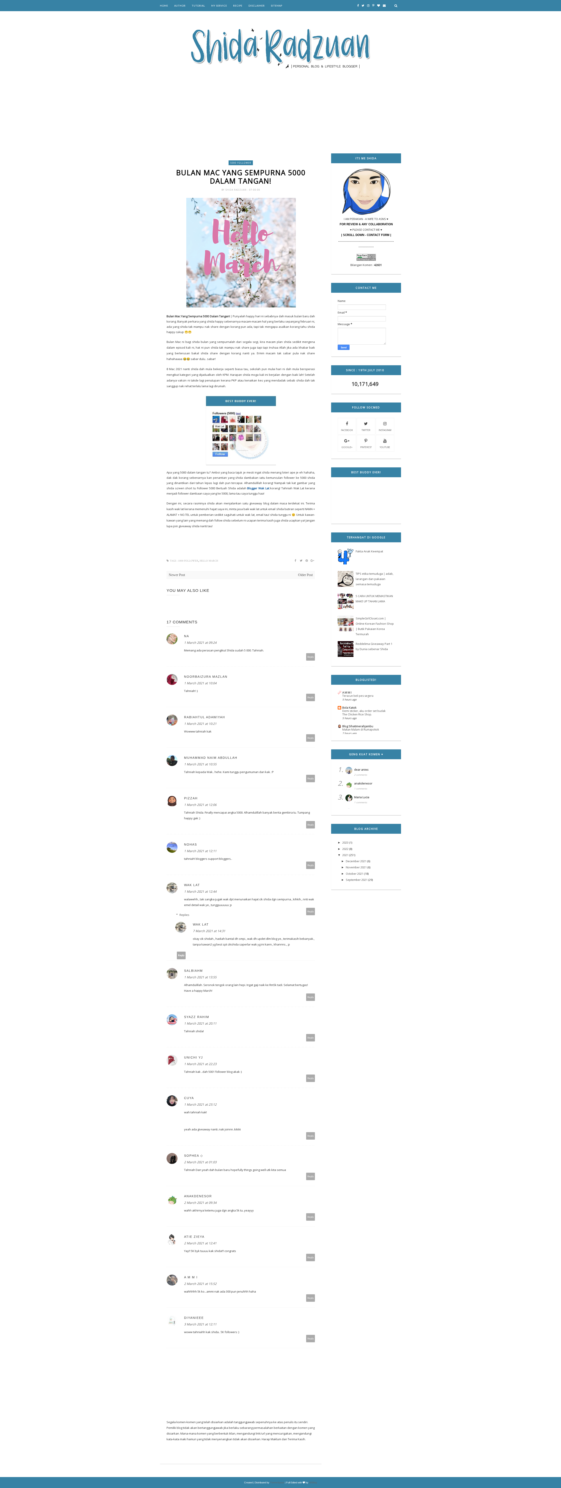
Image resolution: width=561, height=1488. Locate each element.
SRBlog (313, 1482)
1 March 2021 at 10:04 (200, 683)
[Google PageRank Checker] (366, 260)
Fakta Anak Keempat (369, 551)
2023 (345, 842)
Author (180, 5)
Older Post (305, 575)
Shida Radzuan (236, 189)
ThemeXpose (277, 1482)
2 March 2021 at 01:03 (200, 1162)
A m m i (191, 1277)
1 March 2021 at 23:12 (200, 1104)
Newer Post (177, 575)
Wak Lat (192, 885)
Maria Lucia (361, 797)
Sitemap (276, 5)
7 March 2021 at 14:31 (209, 931)
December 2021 (356, 861)
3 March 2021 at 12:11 (200, 1324)
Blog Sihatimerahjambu (357, 726)
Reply (310, 656)
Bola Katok (349, 707)
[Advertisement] (280, 105)
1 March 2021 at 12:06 (200, 805)
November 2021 (356, 867)
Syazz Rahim (196, 1017)
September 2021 (356, 880)
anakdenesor (198, 1196)
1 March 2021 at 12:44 (200, 891)
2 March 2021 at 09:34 (200, 1203)
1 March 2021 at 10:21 (200, 724)
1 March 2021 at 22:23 (200, 1064)
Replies (184, 915)
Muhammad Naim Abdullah (210, 757)
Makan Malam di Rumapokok (360, 729)
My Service (219, 5)
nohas (190, 844)
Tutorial (198, 5)
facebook (347, 430)
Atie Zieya (194, 1236)
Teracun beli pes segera (357, 696)
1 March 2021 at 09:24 (200, 642)
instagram (385, 430)
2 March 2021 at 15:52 (200, 1284)
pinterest (366, 447)
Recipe (237, 5)
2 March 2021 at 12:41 (200, 1243)
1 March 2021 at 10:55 (200, 764)
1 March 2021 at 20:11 (200, 1023)
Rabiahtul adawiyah (204, 717)
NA (186, 636)
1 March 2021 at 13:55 (200, 977)
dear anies (361, 769)
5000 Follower (240, 162)
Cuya (189, 1098)
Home (164, 5)
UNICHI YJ (193, 1057)
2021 (345, 855)
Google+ (346, 447)
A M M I (347, 692)
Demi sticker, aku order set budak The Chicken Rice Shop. (363, 712)
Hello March (209, 560)
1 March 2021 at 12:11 (200, 851)
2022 (345, 849)
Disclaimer (257, 5)
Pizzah (191, 798)
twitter (366, 430)
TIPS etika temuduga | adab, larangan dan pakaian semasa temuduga (374, 579)
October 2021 (354, 874)
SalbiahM (193, 970)
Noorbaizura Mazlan (205, 676)
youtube (385, 447)
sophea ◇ (193, 1155)
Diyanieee (194, 1318)
